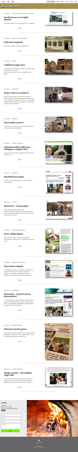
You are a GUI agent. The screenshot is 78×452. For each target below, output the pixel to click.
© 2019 (35, 447)
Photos (62, 1)
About (58, 1)
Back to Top (39, 442)
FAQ (67, 1)
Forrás (19, 28)
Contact (71, 1)
